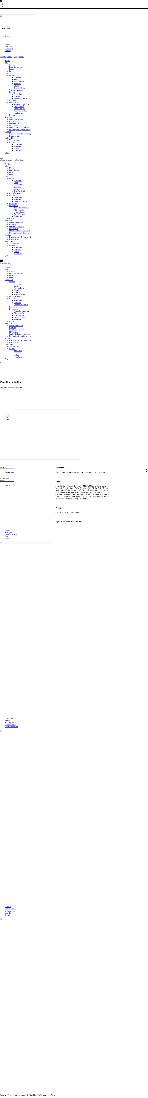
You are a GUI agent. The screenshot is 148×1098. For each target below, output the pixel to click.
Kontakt (8, 51)
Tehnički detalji (10, 725)
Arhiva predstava (11, 723)
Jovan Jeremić (9, 472)
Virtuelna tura (10, 909)
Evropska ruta (10, 911)
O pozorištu (9, 49)
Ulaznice (8, 907)
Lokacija (8, 913)
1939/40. (7, 485)
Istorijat (7, 720)
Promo (7, 538)
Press (6, 536)
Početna (7, 44)
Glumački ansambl (11, 727)
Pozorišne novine (11, 534)
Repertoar (8, 46)
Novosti (7, 530)
